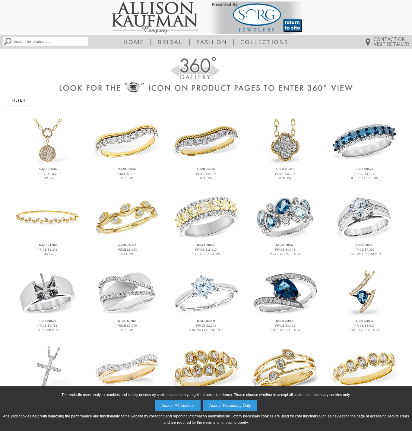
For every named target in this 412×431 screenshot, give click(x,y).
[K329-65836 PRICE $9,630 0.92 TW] (47, 162)
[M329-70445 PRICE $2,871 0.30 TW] (127, 162)
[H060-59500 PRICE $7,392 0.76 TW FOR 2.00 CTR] (364, 238)
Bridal (170, 42)
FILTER (19, 100)
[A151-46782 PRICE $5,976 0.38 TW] (127, 314)
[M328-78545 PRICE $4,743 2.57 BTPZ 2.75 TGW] (285, 238)
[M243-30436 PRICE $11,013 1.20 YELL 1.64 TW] (206, 238)
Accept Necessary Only (230, 405)
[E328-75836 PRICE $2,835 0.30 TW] (206, 162)
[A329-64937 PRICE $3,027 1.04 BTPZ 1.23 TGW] (364, 314)
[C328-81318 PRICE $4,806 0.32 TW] (285, 162)
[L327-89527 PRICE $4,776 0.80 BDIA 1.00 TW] (364, 162)
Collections (264, 42)
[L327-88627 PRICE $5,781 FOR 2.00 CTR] (47, 314)
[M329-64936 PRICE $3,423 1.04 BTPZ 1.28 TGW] (285, 314)
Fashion (211, 42)
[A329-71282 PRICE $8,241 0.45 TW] (47, 238)
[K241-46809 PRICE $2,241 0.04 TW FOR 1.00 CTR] (206, 314)
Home (133, 42)
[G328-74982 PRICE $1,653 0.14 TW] (127, 238)
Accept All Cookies (178, 405)
